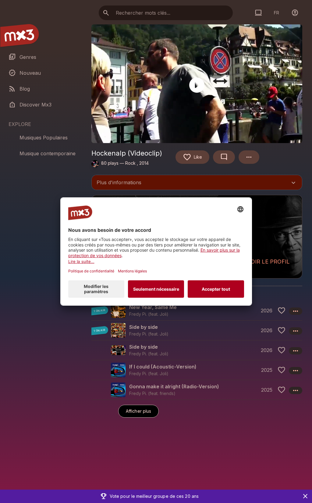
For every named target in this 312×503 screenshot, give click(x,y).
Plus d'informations (197, 183)
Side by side (143, 327)
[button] (196, 310)
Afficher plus (138, 411)
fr (276, 12)
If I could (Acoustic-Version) (163, 367)
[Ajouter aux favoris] (281, 310)
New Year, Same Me (153, 307)
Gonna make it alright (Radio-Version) (174, 386)
